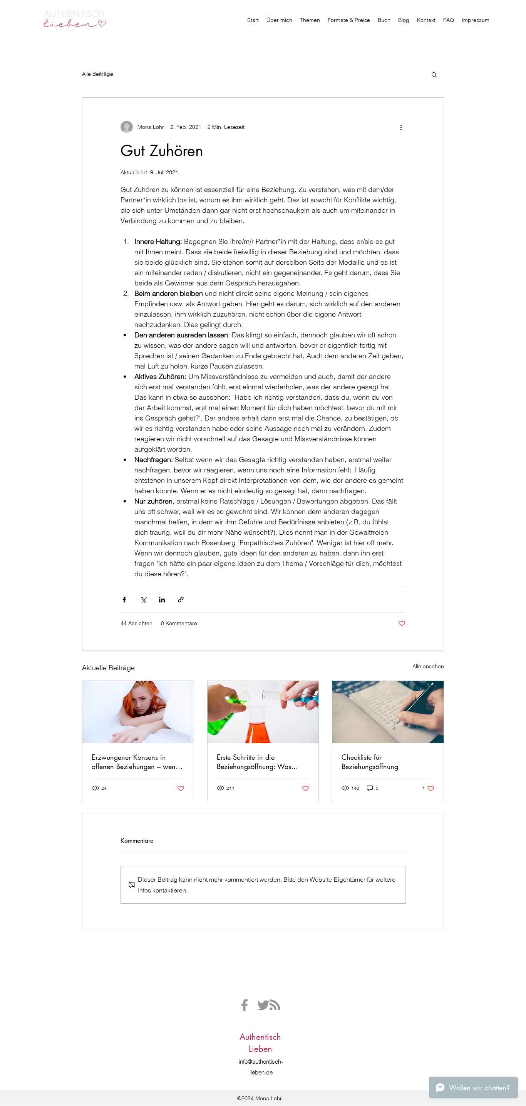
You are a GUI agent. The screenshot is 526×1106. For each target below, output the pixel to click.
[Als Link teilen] (180, 599)
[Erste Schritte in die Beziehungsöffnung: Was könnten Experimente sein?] (263, 712)
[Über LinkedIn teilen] (162, 599)
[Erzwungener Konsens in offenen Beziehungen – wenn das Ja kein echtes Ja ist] (138, 712)
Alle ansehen (428, 666)
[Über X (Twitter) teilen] (143, 599)
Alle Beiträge (97, 73)
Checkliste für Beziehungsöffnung (370, 761)
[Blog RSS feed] (275, 1005)
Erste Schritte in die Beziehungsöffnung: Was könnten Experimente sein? (257, 761)
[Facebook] (244, 1005)
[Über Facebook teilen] (124, 599)
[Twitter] (263, 1005)
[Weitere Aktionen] (400, 127)
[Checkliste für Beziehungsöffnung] (388, 712)
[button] (434, 74)
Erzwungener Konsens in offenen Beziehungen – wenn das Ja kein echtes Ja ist (135, 761)
